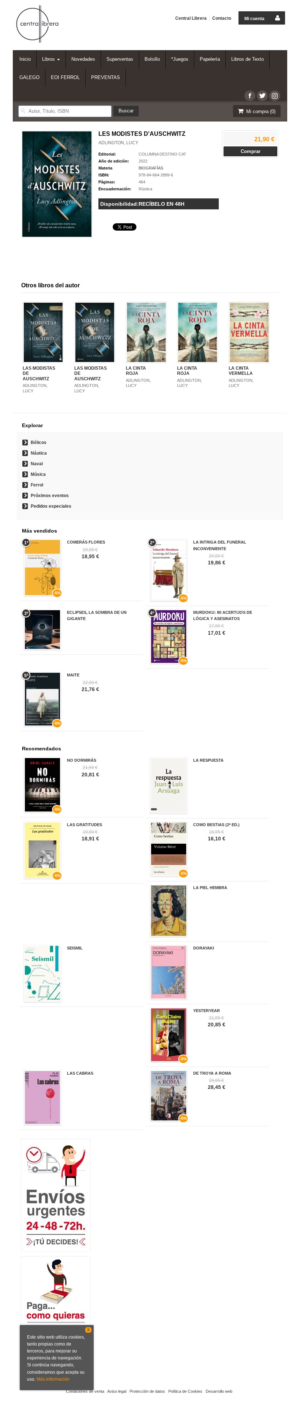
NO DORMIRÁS (81, 760)
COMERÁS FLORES (86, 542)
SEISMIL (75, 948)
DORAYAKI (203, 948)
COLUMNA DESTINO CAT (162, 154)
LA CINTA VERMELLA (241, 371)
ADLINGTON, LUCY (118, 142)
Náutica (39, 453)
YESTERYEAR (206, 1010)
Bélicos (38, 442)
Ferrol (37, 485)
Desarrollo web (219, 1391)
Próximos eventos (50, 495)
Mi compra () (260, 111)
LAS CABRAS (80, 1073)
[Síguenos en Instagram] (274, 95)
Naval (37, 463)
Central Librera (191, 18)
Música (38, 474)
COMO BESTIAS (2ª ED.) (216, 824)
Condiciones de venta (85, 1391)
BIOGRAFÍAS (151, 168)
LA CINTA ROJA (136, 371)
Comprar (250, 151)
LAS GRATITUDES (84, 824)
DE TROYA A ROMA (212, 1073)
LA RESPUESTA (208, 760)
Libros (49, 59)
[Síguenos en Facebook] (249, 95)
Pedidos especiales (51, 506)
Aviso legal (116, 1391)
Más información (53, 1379)
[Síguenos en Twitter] (262, 95)
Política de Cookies (185, 1391)
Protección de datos (147, 1391)
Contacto (221, 18)
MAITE (73, 675)
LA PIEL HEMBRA (210, 887)
